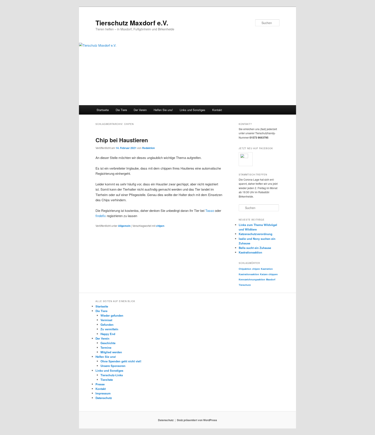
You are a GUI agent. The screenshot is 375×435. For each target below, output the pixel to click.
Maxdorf (270, 279)
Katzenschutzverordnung (255, 234)
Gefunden (106, 324)
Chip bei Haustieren (121, 140)
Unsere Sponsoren (112, 366)
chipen (160, 226)
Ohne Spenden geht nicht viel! (120, 361)
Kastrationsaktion (250, 252)
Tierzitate (106, 380)
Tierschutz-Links (111, 375)
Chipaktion (245, 268)
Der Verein (140, 110)
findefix (100, 215)
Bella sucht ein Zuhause (255, 248)
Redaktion (148, 148)
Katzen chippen (269, 274)
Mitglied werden (111, 352)
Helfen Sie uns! (163, 110)
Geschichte (107, 343)
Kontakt (217, 110)
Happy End (107, 334)
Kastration (267, 268)
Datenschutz (103, 398)
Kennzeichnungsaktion (252, 279)
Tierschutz (245, 284)
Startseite (103, 110)
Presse (100, 384)
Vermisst (106, 320)
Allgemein (124, 226)
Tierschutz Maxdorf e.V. (131, 22)
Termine (105, 347)
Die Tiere (121, 110)
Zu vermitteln (109, 329)
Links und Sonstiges (192, 110)
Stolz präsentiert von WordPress (197, 420)
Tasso (209, 210)
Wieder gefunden (111, 315)
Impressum (103, 393)
